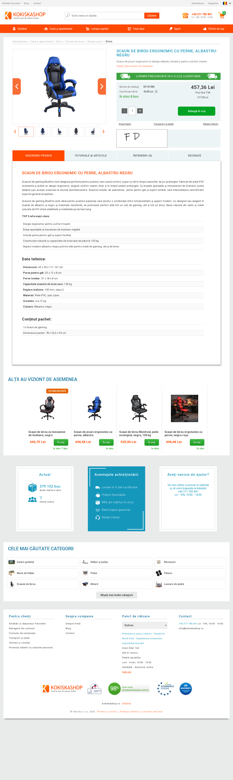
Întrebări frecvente (11, 3)
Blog (26, 3)
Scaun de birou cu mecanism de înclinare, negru (46, 433)
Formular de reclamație (22, 633)
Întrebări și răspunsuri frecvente (27, 623)
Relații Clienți (210, 124)
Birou (59, 41)
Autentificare (198, 3)
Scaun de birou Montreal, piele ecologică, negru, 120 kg (138, 433)
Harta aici (126, 672)
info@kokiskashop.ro (191, 628)
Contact (37, 3)
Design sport (95, 41)
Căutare (151, 15)
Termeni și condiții (19, 642)
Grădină (126, 703)
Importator (125, 124)
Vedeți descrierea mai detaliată (134, 66)
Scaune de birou (75, 41)
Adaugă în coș (197, 111)
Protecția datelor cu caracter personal (31, 647)
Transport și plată (164, 124)
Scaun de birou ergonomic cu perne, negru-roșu (183, 433)
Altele (109, 41)
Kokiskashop (19, 41)
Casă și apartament (42, 41)
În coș (60, 442)
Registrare (213, 3)
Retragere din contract (22, 628)
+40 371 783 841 (188, 491)
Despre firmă (73, 623)
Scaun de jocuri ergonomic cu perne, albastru (93, 433)
